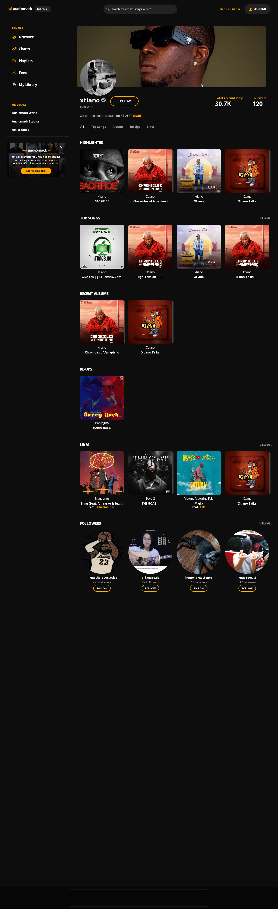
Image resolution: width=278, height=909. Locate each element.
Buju (112, 507)
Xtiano (150, 197)
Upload (260, 9)
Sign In (235, 9)
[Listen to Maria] (199, 473)
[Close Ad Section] (61, 147)
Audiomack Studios (26, 121)
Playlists (26, 60)
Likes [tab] (151, 127)
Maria (199, 504)
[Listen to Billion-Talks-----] (247, 247)
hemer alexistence (198, 578)
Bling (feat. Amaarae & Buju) (100, 504)
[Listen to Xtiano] (199, 171)
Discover (26, 36)
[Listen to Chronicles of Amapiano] (150, 171)
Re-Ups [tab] (135, 127)
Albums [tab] (118, 127)
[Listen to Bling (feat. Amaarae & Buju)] (102, 473)
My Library (28, 84)
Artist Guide (20, 130)
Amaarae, (103, 507)
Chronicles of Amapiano (150, 201)
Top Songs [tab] (98, 127)
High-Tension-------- (150, 277)
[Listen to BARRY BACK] (102, 398)
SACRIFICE (102, 201)
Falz (202, 507)
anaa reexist (247, 578)
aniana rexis (150, 578)
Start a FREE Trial (36, 170)
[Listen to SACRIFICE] (102, 171)
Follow (124, 101)
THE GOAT (149, 504)
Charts (24, 48)
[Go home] (19, 9)
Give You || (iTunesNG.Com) (102, 277)
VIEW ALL (265, 218)
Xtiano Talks (247, 201)
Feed (23, 72)
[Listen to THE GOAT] (150, 473)
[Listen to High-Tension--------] (150, 247)
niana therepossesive (102, 578)
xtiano (102, 197)
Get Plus (43, 9)
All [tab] (82, 127)
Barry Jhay (102, 423)
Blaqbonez (102, 499)
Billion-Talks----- (247, 277)
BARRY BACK (102, 428)
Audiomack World (24, 113)
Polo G (150, 499)
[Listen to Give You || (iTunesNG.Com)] (102, 247)
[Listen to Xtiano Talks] (247, 171)
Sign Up (224, 9)
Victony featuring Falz (198, 499)
